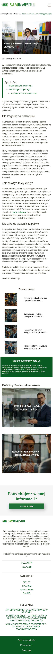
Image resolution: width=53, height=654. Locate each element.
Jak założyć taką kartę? (19, 90)
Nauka (26, 593)
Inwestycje (26, 590)
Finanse (26, 586)
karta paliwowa (19, 212)
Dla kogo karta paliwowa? (20, 86)
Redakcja (26, 563)
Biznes (17, 14)
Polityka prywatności (26, 640)
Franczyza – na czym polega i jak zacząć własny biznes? (35, 331)
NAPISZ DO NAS (26, 506)
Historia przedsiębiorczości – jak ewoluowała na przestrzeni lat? (35, 299)
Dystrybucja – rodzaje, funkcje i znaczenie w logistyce (33, 315)
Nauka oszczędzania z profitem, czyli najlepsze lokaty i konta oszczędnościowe (26, 626)
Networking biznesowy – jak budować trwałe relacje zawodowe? (26, 453)
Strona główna (6, 14)
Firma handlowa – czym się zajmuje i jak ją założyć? (26, 408)
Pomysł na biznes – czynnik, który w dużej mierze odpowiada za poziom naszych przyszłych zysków (26, 618)
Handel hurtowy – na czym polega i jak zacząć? (35, 347)
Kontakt (26, 567)
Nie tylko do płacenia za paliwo (24, 93)
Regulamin (26, 650)
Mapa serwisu (26, 645)
